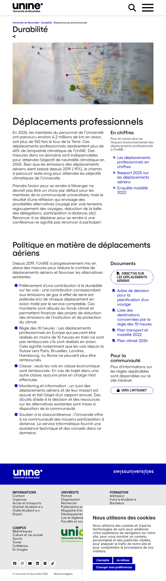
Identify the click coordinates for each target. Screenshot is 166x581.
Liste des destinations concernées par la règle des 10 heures (134, 317)
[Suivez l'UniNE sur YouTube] (30, 563)
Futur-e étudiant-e (123, 499)
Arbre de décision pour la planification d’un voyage (133, 297)
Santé (17, 542)
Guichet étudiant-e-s (28, 507)
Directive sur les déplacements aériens (132, 277)
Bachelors (117, 503)
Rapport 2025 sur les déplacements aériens (133, 177)
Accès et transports (27, 503)
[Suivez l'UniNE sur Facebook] (15, 563)
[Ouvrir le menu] (147, 8)
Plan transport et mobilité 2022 (132, 332)
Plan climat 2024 (132, 340)
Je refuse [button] (122, 560)
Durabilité (46, 22)
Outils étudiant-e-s (26, 510)
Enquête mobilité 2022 (132, 190)
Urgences (20, 499)
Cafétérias (20, 546)
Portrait (66, 496)
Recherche (69, 503)
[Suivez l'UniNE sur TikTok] (53, 563)
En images (20, 549)
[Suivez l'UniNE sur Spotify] (45, 563)
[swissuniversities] (133, 472)
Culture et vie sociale (28, 535)
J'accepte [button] (102, 560)
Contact (19, 496)
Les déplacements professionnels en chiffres (133, 162)
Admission (117, 496)
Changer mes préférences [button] (114, 567)
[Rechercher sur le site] (132, 8)
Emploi (17, 514)
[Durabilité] (28, 7)
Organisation (70, 499)
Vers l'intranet (134, 390)
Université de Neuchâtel (26, 22)
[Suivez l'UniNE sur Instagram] (22, 563)
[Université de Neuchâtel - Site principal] (28, 473)
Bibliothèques (22, 531)
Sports (17, 538)
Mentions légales (63, 573)
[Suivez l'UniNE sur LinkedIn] (37, 563)
